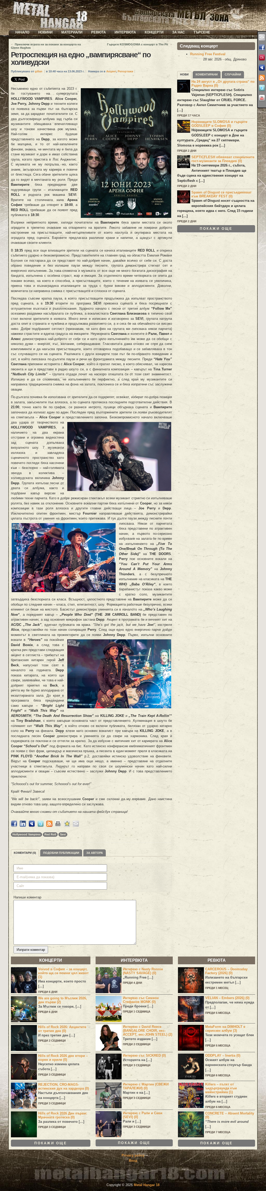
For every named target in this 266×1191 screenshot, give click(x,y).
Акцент (111, 71)
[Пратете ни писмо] (262, 37)
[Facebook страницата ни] (262, 47)
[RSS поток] (262, 78)
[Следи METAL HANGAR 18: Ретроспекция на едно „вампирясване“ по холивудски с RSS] (49, 826)
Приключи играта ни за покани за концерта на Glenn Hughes (46, 46)
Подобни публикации (61, 852)
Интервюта (125, 32)
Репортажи (125, 71)
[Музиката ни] (262, 57)
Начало (22, 32)
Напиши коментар (27, 897)
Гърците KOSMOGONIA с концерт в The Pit (137, 44)
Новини (45, 32)
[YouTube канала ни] (262, 98)
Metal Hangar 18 (146, 1185)
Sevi (63, 834)
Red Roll (50, 834)
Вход (133, 1160)
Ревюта (98, 32)
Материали (71, 32)
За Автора (94, 852)
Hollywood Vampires (26, 834)
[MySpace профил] (262, 68)
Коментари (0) (25, 852)
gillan (38, 71)
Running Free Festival (207, 54)
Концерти (154, 32)
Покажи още (216, 229)
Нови (184, 74)
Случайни (233, 74)
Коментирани (207, 74)
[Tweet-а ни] (262, 88)
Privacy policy (133, 1155)
